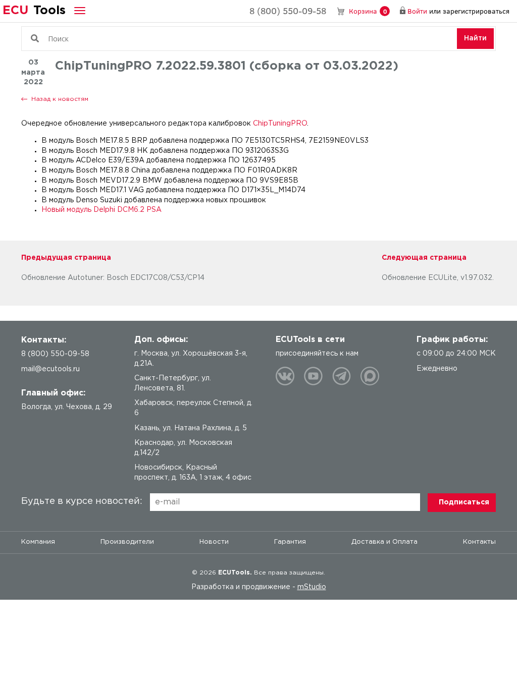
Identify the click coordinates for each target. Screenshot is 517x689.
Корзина (368, 11)
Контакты (479, 542)
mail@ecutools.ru (50, 369)
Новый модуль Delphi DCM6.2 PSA (101, 210)
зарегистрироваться (476, 11)
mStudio (311, 587)
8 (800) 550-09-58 (287, 11)
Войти (417, 11)
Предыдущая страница (66, 258)
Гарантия (290, 542)
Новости (214, 542)
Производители (127, 542)
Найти (475, 38)
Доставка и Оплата (384, 542)
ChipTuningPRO (280, 124)
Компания (38, 542)
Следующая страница (424, 258)
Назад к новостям (59, 99)
